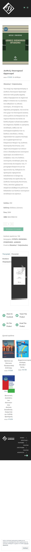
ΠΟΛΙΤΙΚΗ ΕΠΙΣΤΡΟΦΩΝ (23, 446)
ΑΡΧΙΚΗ (22, 437)
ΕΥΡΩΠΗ (15, 239)
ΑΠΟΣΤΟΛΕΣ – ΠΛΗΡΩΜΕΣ (23, 441)
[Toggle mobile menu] (28, 7)
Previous (4, 45)
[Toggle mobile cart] (24, 7)
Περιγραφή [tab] (5, 254)
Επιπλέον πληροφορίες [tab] (5, 260)
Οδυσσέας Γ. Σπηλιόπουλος (19, 245)
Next (27, 45)
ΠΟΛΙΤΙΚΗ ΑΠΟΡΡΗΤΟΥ (23, 451)
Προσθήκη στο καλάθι (13, 229)
